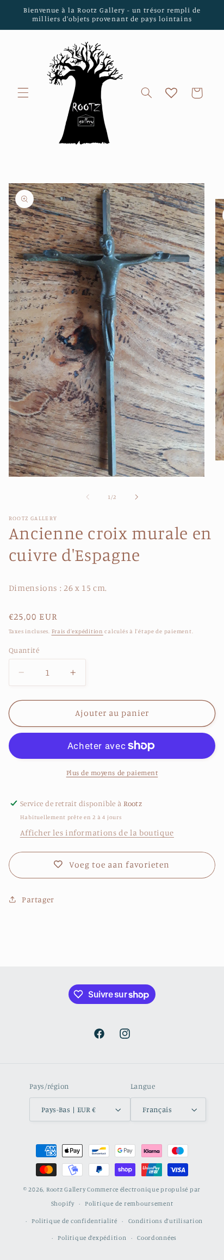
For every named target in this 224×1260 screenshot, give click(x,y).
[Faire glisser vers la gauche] (87, 497)
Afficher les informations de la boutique (97, 832)
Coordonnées (157, 1238)
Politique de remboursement (129, 1203)
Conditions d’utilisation (165, 1221)
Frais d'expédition (77, 631)
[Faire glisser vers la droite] (136, 497)
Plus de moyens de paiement (112, 773)
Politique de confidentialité (74, 1221)
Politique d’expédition (92, 1238)
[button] (22, 92)
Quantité (24, 650)
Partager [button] (38, 899)
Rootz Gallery (66, 1189)
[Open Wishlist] (171, 92)
